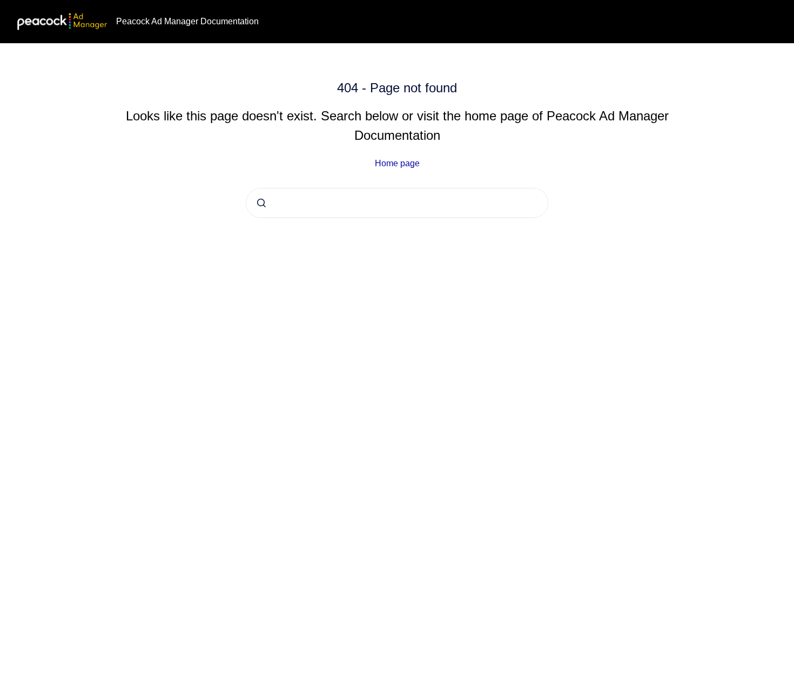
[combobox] (397, 203)
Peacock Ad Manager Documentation (187, 21)
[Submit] (261, 203)
